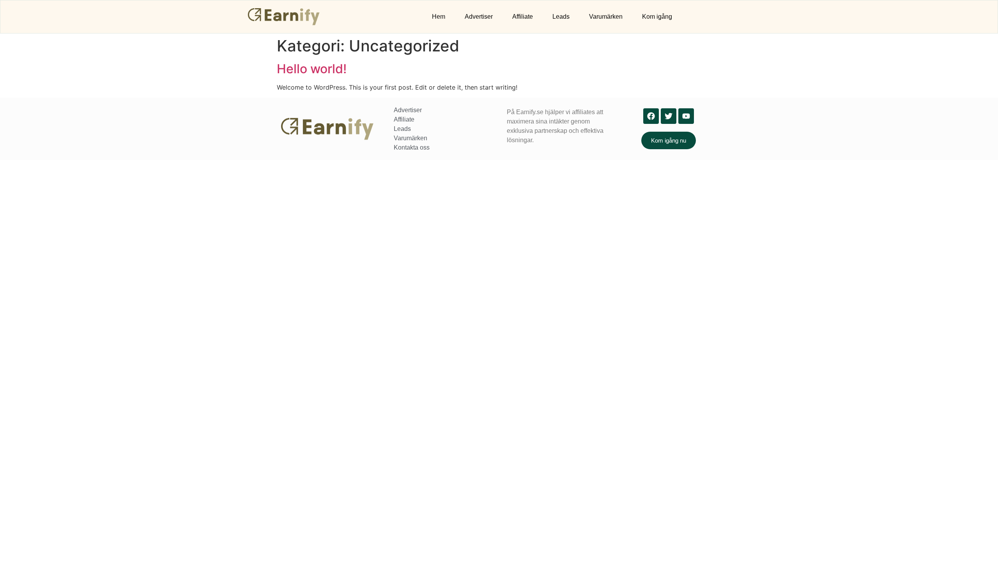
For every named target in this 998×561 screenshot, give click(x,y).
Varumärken (606, 16)
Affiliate (522, 16)
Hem (438, 16)
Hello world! (312, 68)
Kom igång (657, 16)
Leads (561, 16)
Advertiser (479, 16)
